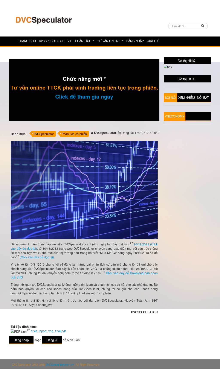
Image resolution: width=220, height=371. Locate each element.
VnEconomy (174, 116)
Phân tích (83, 41)
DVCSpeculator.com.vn (60, 364)
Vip (69, 41)
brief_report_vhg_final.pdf (48, 331)
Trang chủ (27, 41)
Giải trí (153, 41)
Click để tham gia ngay (84, 96)
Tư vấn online (109, 41)
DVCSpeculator (51, 41)
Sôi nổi (170, 97)
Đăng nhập (135, 41)
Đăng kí (52, 340)
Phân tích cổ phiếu (74, 134)
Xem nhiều (186, 97)
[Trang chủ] (43, 20)
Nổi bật (203, 97)
